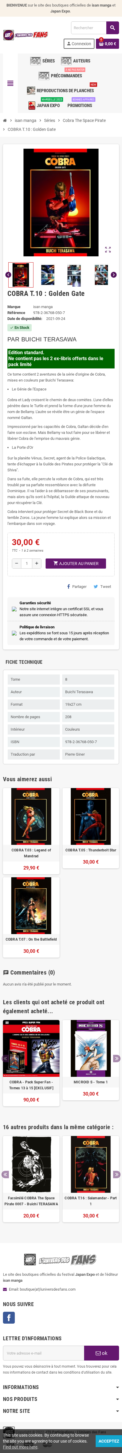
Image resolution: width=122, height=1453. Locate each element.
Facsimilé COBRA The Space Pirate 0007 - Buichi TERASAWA (31, 1201)
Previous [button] (5, 1058)
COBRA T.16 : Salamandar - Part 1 (91, 1201)
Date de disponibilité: (24, 318)
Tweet (105, 586)
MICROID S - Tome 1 (91, 1082)
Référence (16, 312)
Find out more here (20, 1447)
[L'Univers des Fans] (26, 34)
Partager (79, 586)
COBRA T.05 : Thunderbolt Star (90, 850)
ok (104, 1353)
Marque (13, 307)
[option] (31, 1066)
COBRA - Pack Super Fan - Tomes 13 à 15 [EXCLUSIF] (31, 1085)
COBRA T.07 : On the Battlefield (31, 939)
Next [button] (117, 1058)
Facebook (9, 1318)
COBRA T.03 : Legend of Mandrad (31, 853)
